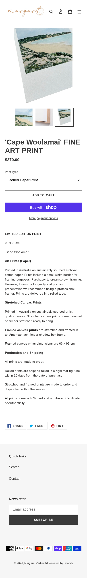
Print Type (11, 172)
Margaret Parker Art (36, 563)
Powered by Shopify (61, 563)
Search (14, 467)
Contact (14, 478)
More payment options (43, 218)
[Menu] (79, 11)
